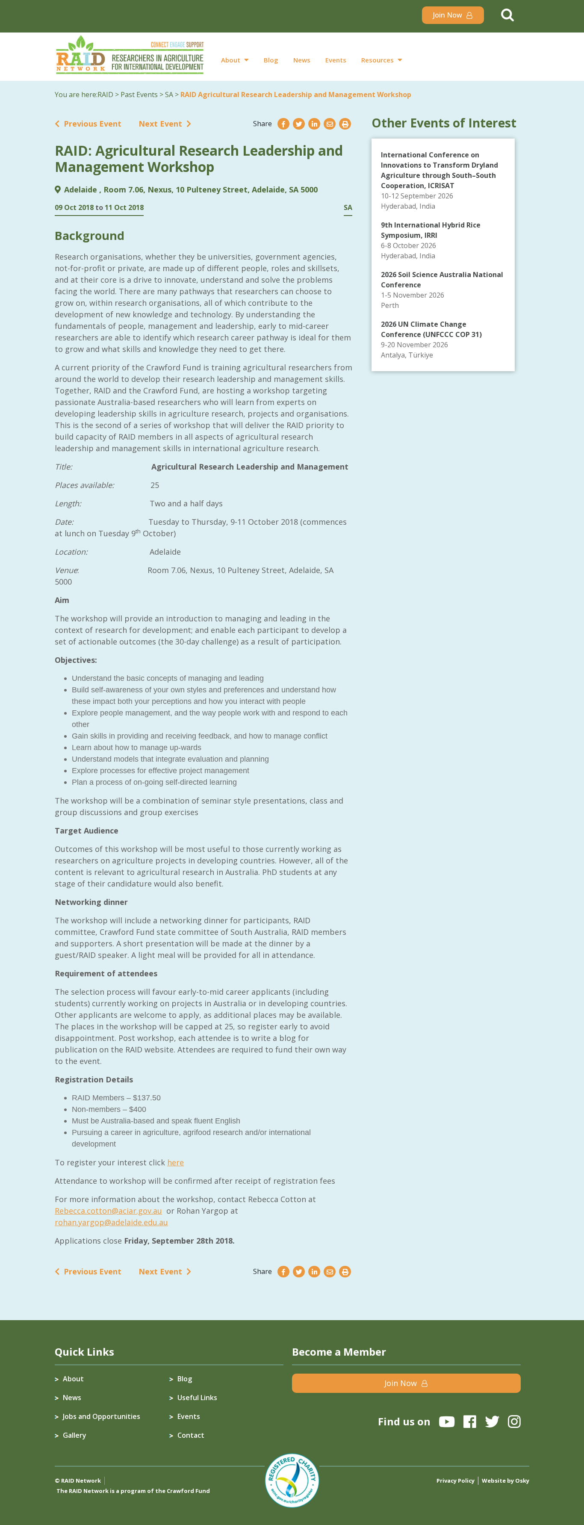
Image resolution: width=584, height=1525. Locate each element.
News (301, 60)
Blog (271, 60)
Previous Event (92, 123)
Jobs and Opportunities (101, 1416)
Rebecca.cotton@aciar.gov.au (108, 1211)
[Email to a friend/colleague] (329, 124)
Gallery (74, 1435)
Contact (190, 1435)
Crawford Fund (188, 1491)
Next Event (160, 123)
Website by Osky (505, 1480)
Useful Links (197, 1397)
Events (335, 60)
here (175, 1162)
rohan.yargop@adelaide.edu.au (111, 1222)
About (230, 60)
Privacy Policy (456, 1480)
